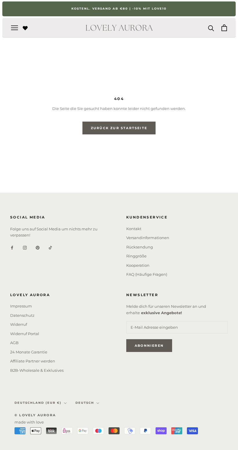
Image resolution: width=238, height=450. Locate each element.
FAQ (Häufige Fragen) (146, 274)
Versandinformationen (147, 237)
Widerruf (18, 324)
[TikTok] (50, 247)
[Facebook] (12, 247)
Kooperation (137, 265)
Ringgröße (136, 256)
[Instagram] (25, 247)
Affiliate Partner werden (32, 361)
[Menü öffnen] (14, 27)
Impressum (21, 306)
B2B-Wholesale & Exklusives (37, 370)
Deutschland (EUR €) (38, 403)
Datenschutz (22, 315)
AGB (14, 342)
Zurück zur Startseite (119, 128)
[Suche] (211, 28)
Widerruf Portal (24, 333)
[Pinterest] (37, 247)
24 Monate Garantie (28, 352)
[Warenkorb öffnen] (224, 27)
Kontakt (133, 228)
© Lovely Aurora (35, 415)
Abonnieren (149, 346)
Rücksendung (139, 247)
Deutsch (84, 403)
